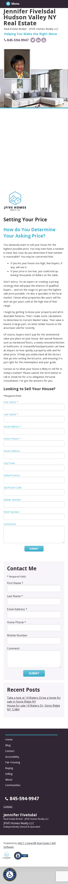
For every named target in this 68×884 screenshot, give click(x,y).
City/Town (9, 463)
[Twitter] (32, 40)
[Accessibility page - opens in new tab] (22, 860)
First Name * (10, 402)
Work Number (11, 512)
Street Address (11, 451)
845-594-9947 (18, 40)
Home (9, 739)
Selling (9, 773)
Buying (9, 768)
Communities (12, 785)
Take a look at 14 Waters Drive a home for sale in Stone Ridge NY (34, 699)
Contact (9, 751)
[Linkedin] (38, 40)
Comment (13, 648)
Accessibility (12, 756)
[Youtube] (43, 40)
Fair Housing (12, 762)
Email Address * (12, 426)
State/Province (11, 475)
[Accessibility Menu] (9, 874)
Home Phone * (12, 438)
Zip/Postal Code (12, 487)
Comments (9, 524)
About (8, 779)
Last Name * (10, 414)
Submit (34, 548)
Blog (8, 745)
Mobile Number (12, 499)
